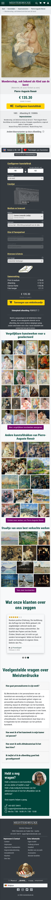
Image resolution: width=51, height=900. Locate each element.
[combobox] (25, 178)
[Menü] (2, 3)
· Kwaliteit (30, 847)
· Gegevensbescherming (11, 850)
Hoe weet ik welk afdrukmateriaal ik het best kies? (23, 746)
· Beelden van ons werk (34, 850)
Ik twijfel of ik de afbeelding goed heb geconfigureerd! (22, 757)
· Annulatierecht (9, 853)
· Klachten (7, 856)
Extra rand (10, 175)
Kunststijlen (11, 9)
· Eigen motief (31, 842)
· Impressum (8, 844)
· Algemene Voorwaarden (12, 847)
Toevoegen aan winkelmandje (27, 302)
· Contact (6, 842)
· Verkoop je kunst (33, 844)
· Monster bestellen (33, 856)
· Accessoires (31, 853)
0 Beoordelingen (30, 155)
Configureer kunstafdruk (27, 106)
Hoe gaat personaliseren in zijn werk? (22, 685)
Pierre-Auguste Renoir (38, 9)
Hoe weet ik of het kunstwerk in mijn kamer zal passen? (25, 734)
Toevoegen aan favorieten (37, 150)
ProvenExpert (17, 648)
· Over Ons (7, 859)
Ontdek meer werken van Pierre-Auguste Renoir (25, 520)
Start (3, 9)
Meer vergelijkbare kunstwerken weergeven (25, 427)
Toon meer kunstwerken (25, 590)
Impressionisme (23, 9)
